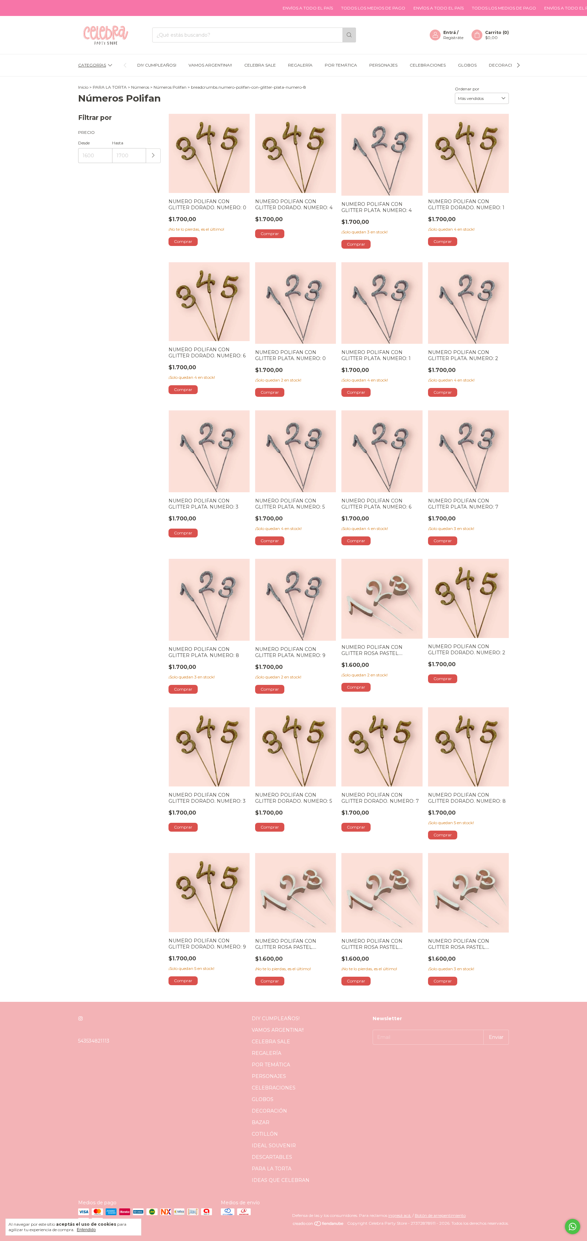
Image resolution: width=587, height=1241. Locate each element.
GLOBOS (467, 65)
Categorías (92, 65)
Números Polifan (170, 87)
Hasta (117, 142)
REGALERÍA (300, 65)
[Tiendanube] (318, 1224)
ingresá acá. (399, 1215)
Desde (84, 142)
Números (140, 87)
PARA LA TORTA (110, 87)
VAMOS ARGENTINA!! (210, 65)
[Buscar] (349, 35)
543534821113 (93, 1041)
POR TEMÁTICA (341, 65)
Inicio (83, 87)
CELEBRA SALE (260, 65)
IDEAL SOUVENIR (274, 1145)
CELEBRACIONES (428, 65)
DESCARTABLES (272, 1157)
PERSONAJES (383, 65)
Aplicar (153, 155)
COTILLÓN (265, 1134)
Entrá (449, 32)
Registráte (453, 37)
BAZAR (260, 1122)
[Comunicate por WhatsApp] (572, 1226)
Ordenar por (467, 88)
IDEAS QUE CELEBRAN (280, 1180)
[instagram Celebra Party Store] (80, 1018)
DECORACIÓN (504, 65)
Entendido (86, 1229)
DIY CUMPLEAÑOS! (156, 65)
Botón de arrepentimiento (440, 1215)
